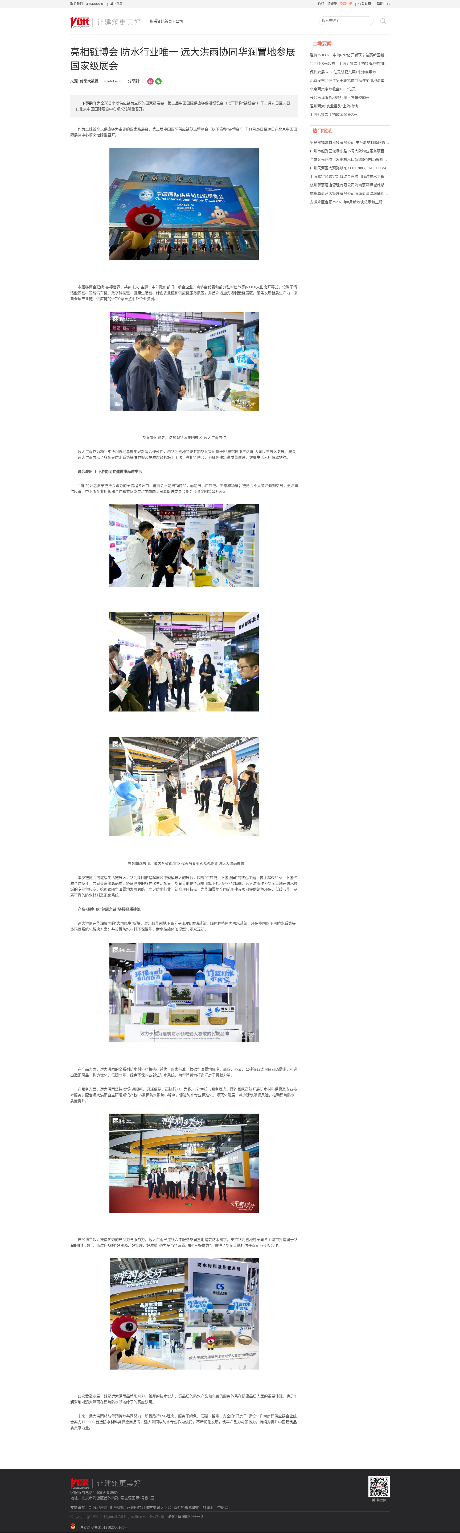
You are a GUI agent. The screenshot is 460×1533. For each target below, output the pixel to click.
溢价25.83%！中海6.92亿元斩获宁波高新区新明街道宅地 (356, 55)
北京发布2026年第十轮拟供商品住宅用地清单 (347, 81)
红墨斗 (209, 1508)
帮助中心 (383, 4)
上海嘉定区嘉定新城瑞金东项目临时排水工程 (347, 177)
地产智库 (117, 1508)
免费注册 (346, 4)
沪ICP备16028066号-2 (185, 1517)
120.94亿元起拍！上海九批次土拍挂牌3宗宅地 (347, 64)
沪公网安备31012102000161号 (103, 1528)
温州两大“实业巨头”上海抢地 (334, 106)
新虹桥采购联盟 (187, 1508)
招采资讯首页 (161, 21)
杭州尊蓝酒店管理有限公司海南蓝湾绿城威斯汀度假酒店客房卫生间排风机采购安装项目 (382, 194)
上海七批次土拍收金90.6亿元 (334, 115)
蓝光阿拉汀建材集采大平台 (149, 1508)
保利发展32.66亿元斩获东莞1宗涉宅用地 (343, 72)
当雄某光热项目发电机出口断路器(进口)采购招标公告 (354, 160)
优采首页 (364, 4)
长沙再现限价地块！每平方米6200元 (339, 98)
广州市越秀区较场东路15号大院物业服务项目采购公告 (354, 151)
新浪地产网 (98, 1508)
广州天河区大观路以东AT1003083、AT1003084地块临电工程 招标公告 (367, 168)
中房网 (222, 1508)
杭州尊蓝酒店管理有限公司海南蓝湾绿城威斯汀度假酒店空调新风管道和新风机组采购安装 (384, 185)
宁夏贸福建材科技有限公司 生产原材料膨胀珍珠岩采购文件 (359, 143)
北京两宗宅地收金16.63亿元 (333, 89)
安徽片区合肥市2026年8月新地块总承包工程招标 (350, 202)
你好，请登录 (327, 4)
